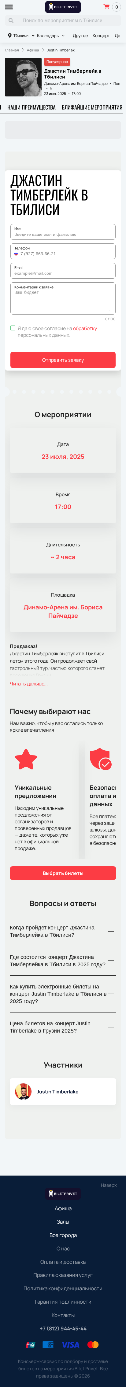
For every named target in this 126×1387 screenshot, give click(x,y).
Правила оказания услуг (63, 1274)
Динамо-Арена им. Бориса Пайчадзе (76, 83)
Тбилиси (20, 35)
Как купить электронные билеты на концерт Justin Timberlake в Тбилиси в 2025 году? (58, 994)
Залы (63, 1221)
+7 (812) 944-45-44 (63, 1328)
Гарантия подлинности (63, 1301)
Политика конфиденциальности (63, 1288)
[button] (16, 253)
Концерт (101, 35)
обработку (85, 328)
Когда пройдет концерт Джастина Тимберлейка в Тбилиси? (52, 931)
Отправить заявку (63, 360)
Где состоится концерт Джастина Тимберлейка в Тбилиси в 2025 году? (58, 960)
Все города (63, 1235)
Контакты (63, 1315)
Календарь (48, 35)
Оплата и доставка (63, 1261)
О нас (63, 1248)
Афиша (63, 1208)
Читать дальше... (29, 683)
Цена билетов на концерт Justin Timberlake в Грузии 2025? (50, 1027)
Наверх (109, 1185)
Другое (80, 35)
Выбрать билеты (63, 873)
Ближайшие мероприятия (92, 107)
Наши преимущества (31, 107)
